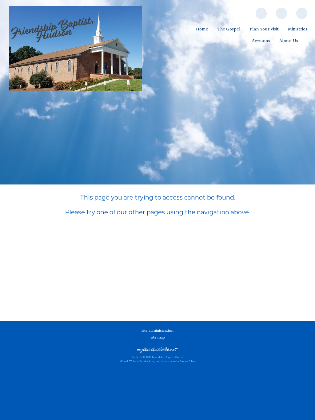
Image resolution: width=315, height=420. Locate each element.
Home (202, 28)
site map (157, 337)
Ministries (297, 28)
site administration (157, 330)
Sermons (261, 40)
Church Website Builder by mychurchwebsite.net (148, 361)
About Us (288, 40)
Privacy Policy (187, 361)
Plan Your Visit (264, 28)
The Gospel (229, 28)
